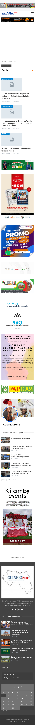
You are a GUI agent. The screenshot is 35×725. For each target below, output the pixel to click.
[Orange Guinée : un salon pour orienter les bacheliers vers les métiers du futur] (5, 440)
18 (22, 702)
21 (4, 705)
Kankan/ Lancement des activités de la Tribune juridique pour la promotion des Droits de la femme (16, 123)
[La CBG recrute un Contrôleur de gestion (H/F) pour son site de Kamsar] (5, 474)
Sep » (6, 710)
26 (26, 705)
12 (26, 698)
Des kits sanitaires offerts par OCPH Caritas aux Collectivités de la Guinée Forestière (16, 96)
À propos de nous (9, 674)
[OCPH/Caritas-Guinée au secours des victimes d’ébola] (11, 139)
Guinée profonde (7, 79)
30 (13, 708)
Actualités (5, 133)
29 (8, 708)
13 (31, 698)
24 (17, 705)
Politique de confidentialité (11, 678)
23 (13, 705)
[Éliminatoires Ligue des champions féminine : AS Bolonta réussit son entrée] (5, 624)
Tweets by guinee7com (17, 557)
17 (17, 702)
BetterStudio (22, 722)
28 (4, 708)
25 (22, 705)
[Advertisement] (17, 41)
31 (17, 708)
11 (22, 698)
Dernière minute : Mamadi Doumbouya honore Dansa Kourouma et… (19, 632)
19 (26, 702)
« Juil (2, 710)
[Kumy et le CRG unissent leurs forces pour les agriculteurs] (5, 457)
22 (8, 705)
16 (13, 702)
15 (8, 702)
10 (17, 698)
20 (31, 702)
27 (31, 705)
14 (4, 702)
